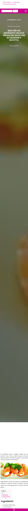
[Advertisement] (12, 438)
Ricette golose (14, 46)
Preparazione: (6, 496)
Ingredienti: (5, 495)
